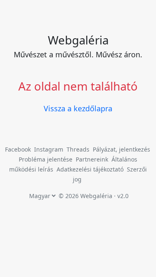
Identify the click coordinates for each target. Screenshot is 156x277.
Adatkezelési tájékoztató (90, 169)
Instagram (48, 149)
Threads (78, 149)
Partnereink (93, 159)
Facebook (18, 149)
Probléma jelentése (46, 159)
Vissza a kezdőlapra (78, 108)
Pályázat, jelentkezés (121, 149)
